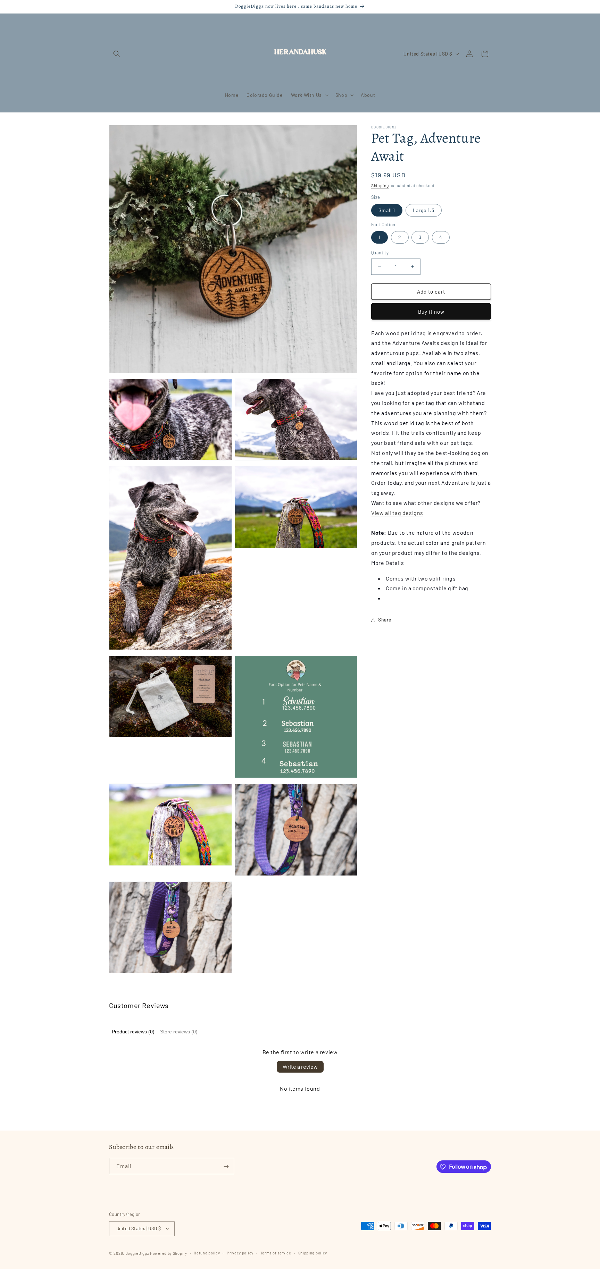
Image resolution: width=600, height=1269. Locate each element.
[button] (116, 53)
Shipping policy (312, 1252)
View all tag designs (397, 512)
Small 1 (386, 210)
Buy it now (431, 311)
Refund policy (207, 1252)
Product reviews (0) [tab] (133, 1031)
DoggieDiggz (137, 1253)
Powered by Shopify (168, 1253)
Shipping (380, 185)
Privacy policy (240, 1252)
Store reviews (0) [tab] (179, 1031)
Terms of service (275, 1252)
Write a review (300, 1066)
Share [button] (384, 620)
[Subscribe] (226, 1166)
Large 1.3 (423, 210)
